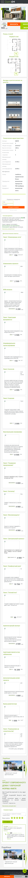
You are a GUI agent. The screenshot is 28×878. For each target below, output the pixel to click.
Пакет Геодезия (8, 398)
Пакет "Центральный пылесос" (13, 539)
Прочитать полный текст (8, 229)
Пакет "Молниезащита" (11, 515)
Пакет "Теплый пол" (10, 592)
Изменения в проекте (10, 263)
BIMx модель (7, 289)
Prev (3, 13)
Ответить (6, 830)
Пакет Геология (8, 369)
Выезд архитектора (10, 704)
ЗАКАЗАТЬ (14, 24)
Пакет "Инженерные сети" (12, 237)
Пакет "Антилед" (9, 491)
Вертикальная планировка (12, 432)
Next (24, 13)
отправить (6, 822)
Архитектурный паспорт (11, 626)
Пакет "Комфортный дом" (12, 566)
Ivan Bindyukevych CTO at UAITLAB (17, 874)
